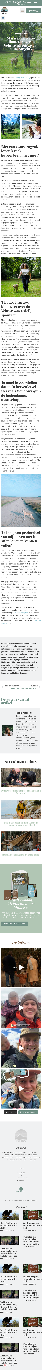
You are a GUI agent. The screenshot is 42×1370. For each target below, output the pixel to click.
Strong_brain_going (22, 78)
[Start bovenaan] (21, 1189)
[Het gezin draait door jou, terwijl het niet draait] (21, 967)
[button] (22, 10)
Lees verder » (7, 1230)
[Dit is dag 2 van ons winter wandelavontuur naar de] (21, 1008)
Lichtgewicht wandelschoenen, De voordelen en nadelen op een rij (8, 1252)
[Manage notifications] (5, 1365)
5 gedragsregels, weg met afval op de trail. (32, 1225)
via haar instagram (21, 613)
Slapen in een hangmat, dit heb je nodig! (21, 854)
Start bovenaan (21, 1192)
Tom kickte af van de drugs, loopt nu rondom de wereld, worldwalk (21, 824)
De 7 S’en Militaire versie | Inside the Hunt (8, 1225)
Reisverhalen (21, 33)
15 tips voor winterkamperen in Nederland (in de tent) (21, 792)
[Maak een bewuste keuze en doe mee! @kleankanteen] (21, 1048)
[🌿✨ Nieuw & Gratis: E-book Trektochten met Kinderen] (21, 1089)
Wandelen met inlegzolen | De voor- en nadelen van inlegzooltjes (31, 1240)
